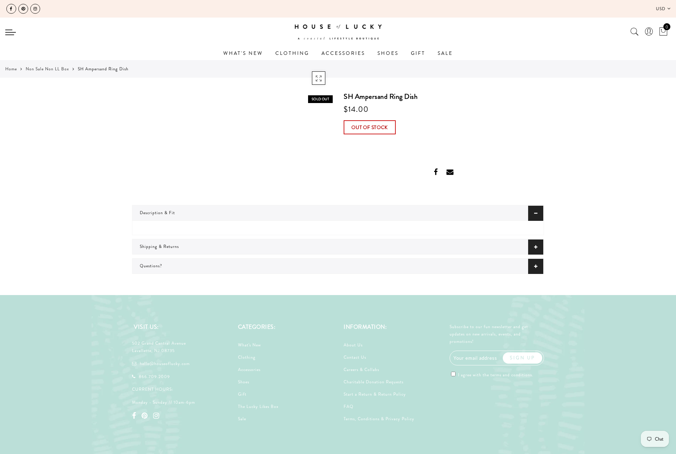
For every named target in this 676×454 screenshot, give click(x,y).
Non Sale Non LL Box (47, 69)
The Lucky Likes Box (258, 406)
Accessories (249, 369)
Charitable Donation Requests (373, 382)
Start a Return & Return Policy (375, 394)
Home (11, 69)
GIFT (418, 53)
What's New (249, 345)
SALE (445, 53)
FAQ (348, 406)
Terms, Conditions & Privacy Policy (379, 419)
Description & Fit (157, 213)
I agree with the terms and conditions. (495, 375)
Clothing (247, 357)
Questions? (151, 266)
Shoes (243, 382)
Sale (242, 419)
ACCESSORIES (343, 53)
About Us (353, 345)
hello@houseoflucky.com (165, 363)
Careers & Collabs (361, 369)
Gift (242, 394)
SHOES (388, 53)
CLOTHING (292, 53)
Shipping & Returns (159, 246)
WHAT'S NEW (243, 53)
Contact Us (355, 357)
